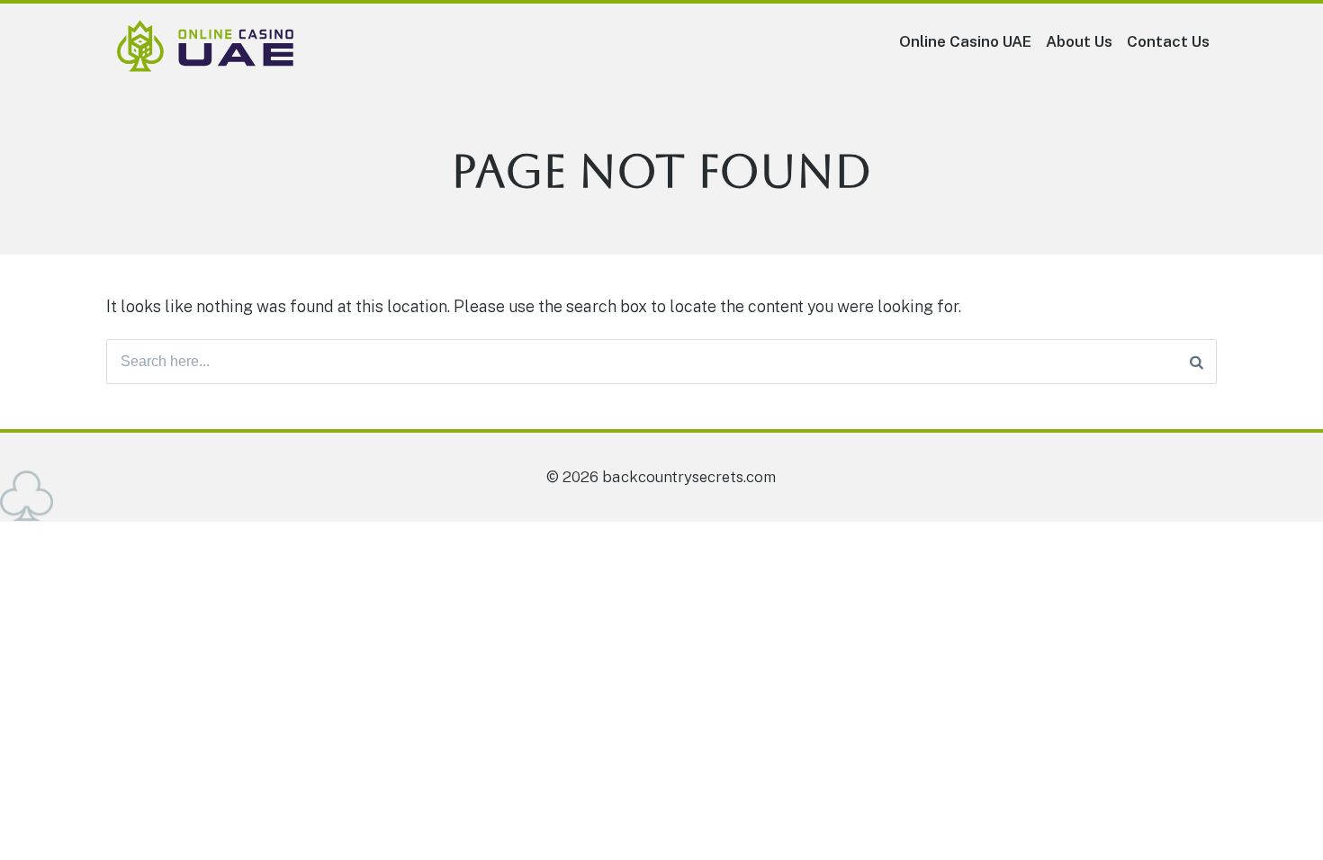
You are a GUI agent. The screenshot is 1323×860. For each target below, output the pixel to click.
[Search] (1196, 361)
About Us (1079, 41)
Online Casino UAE (965, 41)
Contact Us (1168, 41)
